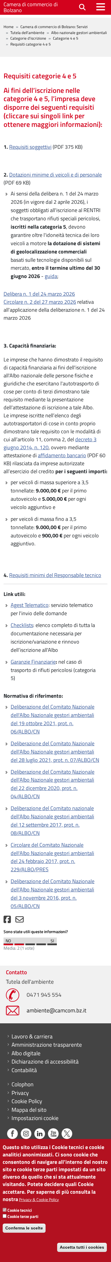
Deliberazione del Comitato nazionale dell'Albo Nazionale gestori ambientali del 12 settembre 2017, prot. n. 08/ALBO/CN (52, 820)
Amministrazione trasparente (47, 1044)
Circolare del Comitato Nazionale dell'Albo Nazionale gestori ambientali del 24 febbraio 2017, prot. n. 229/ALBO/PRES (52, 857)
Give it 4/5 (41, 943)
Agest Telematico (30, 605)
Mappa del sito (29, 1110)
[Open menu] (100, 6)
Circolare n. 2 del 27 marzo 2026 (40, 302)
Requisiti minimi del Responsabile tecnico (55, 575)
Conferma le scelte (24, 1228)
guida (51, 276)
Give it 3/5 (30, 943)
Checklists (22, 625)
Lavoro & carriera (32, 1036)
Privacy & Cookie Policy (39, 1199)
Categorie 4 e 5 (65, 38)
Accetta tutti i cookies (82, 1247)
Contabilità (24, 1070)
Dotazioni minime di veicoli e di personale (55, 175)
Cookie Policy (27, 1101)
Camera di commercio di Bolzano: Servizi (54, 27)
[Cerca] (82, 7)
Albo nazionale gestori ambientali (79, 32)
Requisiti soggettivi (30, 147)
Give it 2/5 (19, 943)
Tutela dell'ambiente (27, 32)
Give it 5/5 (52, 943)
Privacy (20, 1093)
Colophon (22, 1084)
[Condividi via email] (19, 921)
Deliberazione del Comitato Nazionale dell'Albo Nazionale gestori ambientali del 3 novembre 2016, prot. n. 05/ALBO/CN (52, 893)
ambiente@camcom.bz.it (56, 1010)
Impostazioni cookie (35, 1118)
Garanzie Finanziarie (33, 662)
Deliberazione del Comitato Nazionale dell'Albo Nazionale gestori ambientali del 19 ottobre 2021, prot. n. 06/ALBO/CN (52, 719)
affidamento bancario (62, 455)
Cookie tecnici (19, 1210)
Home (9, 27)
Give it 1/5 (8, 943)
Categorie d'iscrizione (28, 38)
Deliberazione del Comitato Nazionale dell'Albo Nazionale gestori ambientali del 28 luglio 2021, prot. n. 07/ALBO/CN (55, 751)
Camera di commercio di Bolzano (31, 7)
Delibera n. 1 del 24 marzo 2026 (39, 294)
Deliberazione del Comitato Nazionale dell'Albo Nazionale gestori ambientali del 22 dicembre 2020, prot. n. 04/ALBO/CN (52, 784)
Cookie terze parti (22, 1216)
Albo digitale (26, 1053)
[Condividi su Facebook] (7, 921)
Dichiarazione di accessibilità (45, 1061)
